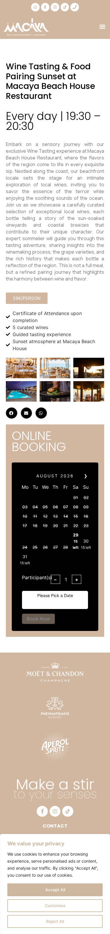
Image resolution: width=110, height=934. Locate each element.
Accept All (55, 889)
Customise (55, 905)
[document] (55, 467)
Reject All (55, 921)
